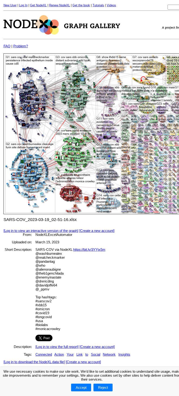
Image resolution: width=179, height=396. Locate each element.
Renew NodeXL (59, 5)
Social (95, 354)
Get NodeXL (38, 5)
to (86, 354)
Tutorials (98, 5)
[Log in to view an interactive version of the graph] (40, 231)
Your (70, 354)
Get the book (81, 5)
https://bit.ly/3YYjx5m (89, 249)
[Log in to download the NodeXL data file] (34, 362)
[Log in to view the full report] (57, 347)
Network (109, 354)
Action (59, 354)
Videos (111, 5)
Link (79, 354)
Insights (124, 354)
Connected (43, 354)
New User (10, 5)
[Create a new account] (96, 231)
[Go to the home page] (61, 33)
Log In (23, 5)
